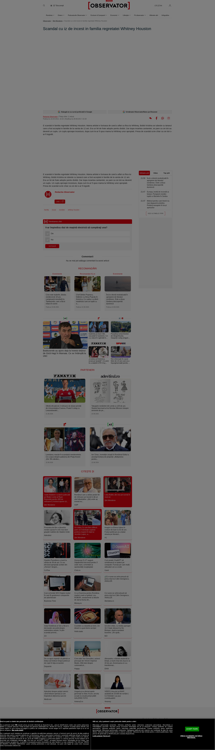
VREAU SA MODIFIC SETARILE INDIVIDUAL (191, 737)
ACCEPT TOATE (192, 729)
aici (25, 740)
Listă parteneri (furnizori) (101, 736)
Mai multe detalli (17, 730)
